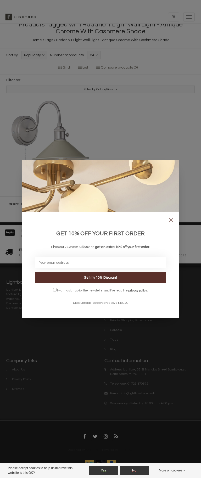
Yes (103, 470)
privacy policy (137, 290)
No (134, 470)
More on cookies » (172, 470)
